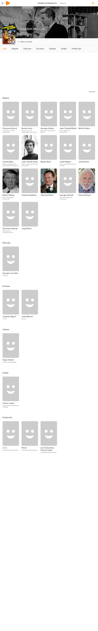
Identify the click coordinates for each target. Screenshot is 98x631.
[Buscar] (93, 3)
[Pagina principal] (8, 5)
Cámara (52, 49)
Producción (76, 49)
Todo (5, 49)
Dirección (27, 49)
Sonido (64, 49)
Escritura (40, 49)
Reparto (15, 49)
